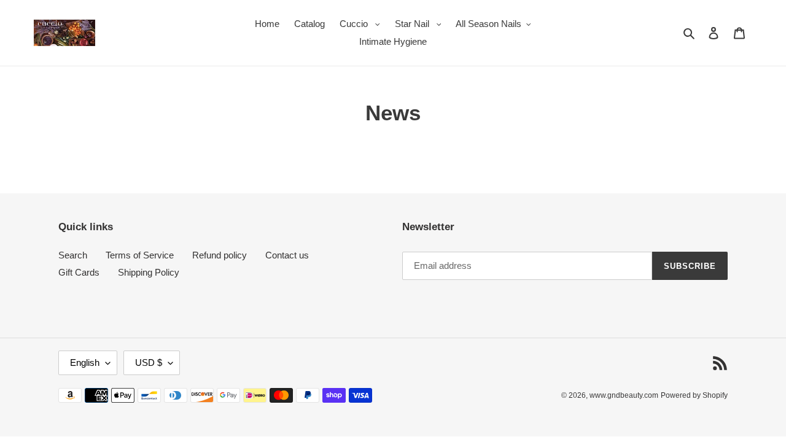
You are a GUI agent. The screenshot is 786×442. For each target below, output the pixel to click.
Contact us (287, 255)
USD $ (148, 362)
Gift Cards (78, 272)
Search (72, 255)
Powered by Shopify (694, 395)
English (84, 362)
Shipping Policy (148, 272)
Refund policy (219, 255)
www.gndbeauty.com (624, 395)
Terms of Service (140, 255)
